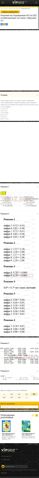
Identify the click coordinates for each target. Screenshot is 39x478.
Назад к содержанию (10, 12)
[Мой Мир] (7, 24)
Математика (11, 8)
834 (12, 394)
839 (12, 397)
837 (34, 394)
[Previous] (4, 394)
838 (4, 397)
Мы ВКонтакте (9, 466)
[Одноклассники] (4, 24)
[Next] (26, 397)
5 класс (5, 8)
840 (19, 397)
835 (19, 394)
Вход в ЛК (4, 473)
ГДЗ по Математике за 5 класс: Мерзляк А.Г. (28, 434)
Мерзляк (18, 8)
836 (26, 394)
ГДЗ (2, 8)
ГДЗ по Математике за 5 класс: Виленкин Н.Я (8, 434)
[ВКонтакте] (2, 24)
